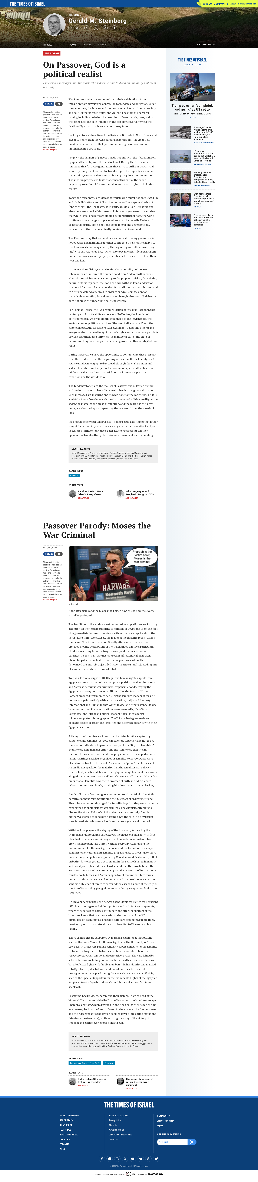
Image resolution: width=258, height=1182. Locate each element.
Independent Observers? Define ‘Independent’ (92, 1080)
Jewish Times (66, 1120)
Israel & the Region (69, 1115)
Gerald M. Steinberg (98, 20)
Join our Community (215, 3)
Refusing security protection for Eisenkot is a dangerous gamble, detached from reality (204, 177)
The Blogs (75, 14)
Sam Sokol (198, 143)
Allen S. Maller (132, 498)
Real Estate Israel (69, 1134)
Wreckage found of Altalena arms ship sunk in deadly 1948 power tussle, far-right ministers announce (203, 133)
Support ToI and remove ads (243, 4)
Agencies (197, 164)
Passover (74, 475)
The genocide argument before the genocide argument (139, 1081)
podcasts (64, 1144)
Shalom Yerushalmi (202, 185)
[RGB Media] (131, 1174)
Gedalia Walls (83, 498)
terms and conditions (118, 1115)
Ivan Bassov (83, 1085)
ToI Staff (192, 117)
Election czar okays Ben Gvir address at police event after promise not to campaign (203, 220)
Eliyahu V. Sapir (132, 1088)
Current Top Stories (192, 65)
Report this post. (50, 150)
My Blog (73, 45)
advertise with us (116, 1130)
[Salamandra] (155, 1174)
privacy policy (115, 1120)
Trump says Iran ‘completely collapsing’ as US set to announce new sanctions (192, 109)
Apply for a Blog (205, 45)
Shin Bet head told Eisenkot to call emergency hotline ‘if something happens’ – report (204, 199)
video (62, 1149)
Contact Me (102, 45)
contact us (113, 1139)
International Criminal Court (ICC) (84, 1063)
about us (113, 1125)
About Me (87, 45)
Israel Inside (66, 1125)
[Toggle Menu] (3, 3)
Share (50, 104)
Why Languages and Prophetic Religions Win (140, 493)
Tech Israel (65, 1130)
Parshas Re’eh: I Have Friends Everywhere (90, 493)
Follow (74, 28)
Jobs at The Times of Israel (120, 1134)
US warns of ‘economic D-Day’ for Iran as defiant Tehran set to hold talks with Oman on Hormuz (204, 156)
